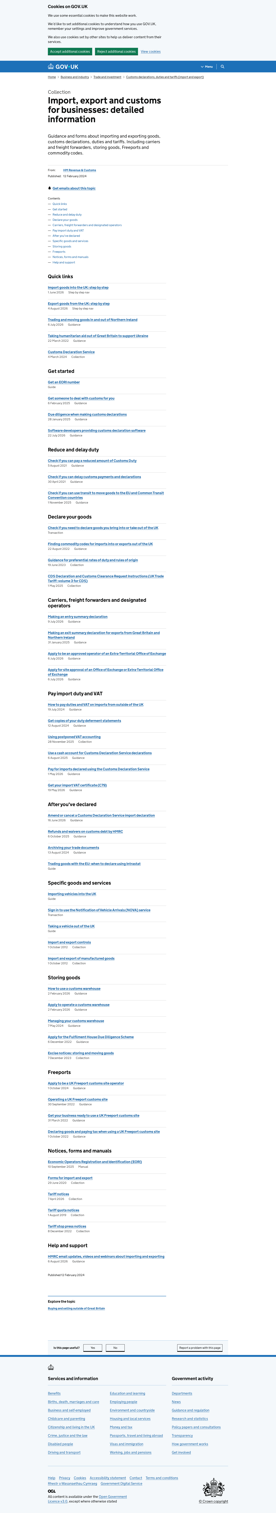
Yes (96, 1348)
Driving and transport (64, 1452)
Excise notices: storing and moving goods (81, 1053)
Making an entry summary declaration (78, 616)
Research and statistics (190, 1418)
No (119, 1348)
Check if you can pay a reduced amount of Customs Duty (92, 461)
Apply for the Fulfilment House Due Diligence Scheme (91, 1037)
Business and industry (75, 77)
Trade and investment (107, 77)
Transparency (182, 1435)
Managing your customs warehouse (76, 1021)
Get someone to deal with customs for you (81, 398)
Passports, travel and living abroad (136, 1435)
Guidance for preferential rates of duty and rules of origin (93, 560)
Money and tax (121, 1427)
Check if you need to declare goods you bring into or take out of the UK (103, 528)
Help (51, 1478)
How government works (190, 1444)
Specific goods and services (70, 241)
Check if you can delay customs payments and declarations (94, 477)
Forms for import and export (70, 1178)
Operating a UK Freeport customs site (78, 1099)
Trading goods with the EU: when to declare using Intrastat (94, 864)
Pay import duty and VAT (68, 230)
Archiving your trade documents (73, 847)
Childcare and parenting (66, 1418)
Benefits (54, 1393)
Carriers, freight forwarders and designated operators (87, 225)
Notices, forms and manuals (70, 257)
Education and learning (127, 1393)
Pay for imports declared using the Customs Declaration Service (98, 769)
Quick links (60, 204)
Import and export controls (69, 942)
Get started (60, 209)
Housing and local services (130, 1418)
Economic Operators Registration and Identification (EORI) (95, 1162)
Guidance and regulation (190, 1410)
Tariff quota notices (63, 1210)
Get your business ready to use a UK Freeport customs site (93, 1115)
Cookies (80, 1478)
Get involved (181, 1452)
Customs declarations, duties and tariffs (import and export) (165, 77)
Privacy (64, 1478)
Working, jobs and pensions (131, 1452)
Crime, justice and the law (67, 1435)
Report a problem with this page (199, 1348)
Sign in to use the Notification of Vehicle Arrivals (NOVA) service (99, 910)
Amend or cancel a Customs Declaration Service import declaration (101, 815)
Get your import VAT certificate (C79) (77, 785)
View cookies (151, 51)
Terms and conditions (162, 1478)
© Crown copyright (213, 1501)
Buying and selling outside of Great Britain (76, 1308)
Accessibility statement (108, 1478)
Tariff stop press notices (67, 1226)
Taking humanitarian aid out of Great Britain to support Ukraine (98, 336)
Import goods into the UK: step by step (78, 287)
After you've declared (66, 236)
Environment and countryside (132, 1410)
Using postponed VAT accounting (74, 737)
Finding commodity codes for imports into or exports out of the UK (100, 544)
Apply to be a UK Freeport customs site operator (86, 1083)
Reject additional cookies (116, 51)
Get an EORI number (64, 382)
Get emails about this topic (74, 188)
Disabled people (60, 1444)
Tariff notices (58, 1194)
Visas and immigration (126, 1444)
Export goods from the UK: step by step (79, 303)
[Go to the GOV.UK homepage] (63, 66)
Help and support (64, 262)
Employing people (123, 1402)
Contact (136, 1478)
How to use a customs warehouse (74, 988)
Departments (182, 1393)
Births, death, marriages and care (73, 1402)
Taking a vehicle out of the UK (71, 926)
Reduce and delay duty (67, 214)
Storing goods (62, 246)
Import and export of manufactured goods (81, 958)
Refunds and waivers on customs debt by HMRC (85, 831)
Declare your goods (65, 220)
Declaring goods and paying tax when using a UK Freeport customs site (104, 1131)
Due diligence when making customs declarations (87, 414)
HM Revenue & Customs (79, 170)
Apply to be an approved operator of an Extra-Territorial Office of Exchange (107, 653)
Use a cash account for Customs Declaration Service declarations (100, 753)
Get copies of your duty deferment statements (84, 721)
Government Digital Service (121, 1483)
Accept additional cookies (70, 51)
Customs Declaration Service (71, 352)
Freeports (59, 251)
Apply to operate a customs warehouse (78, 1005)
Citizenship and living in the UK (71, 1427)
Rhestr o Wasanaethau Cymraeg (72, 1483)
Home (52, 77)
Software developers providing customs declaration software (97, 430)
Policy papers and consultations (196, 1427)
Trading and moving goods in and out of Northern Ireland (92, 320)
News (176, 1402)
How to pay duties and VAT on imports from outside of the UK (95, 704)
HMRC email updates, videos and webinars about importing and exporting (106, 1256)
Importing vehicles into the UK (72, 894)
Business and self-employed (69, 1410)
